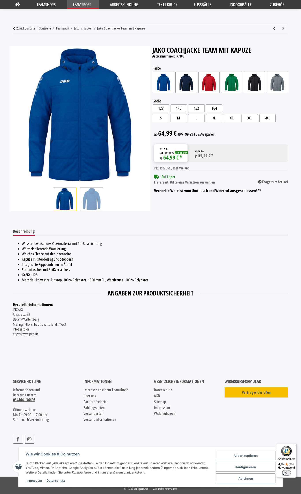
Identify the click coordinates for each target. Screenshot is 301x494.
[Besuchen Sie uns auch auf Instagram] (30, 439)
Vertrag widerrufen (256, 392)
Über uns (90, 395)
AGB (157, 395)
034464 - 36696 (24, 399)
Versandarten (93, 413)
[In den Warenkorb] (16, 43)
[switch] (286, 472)
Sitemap (160, 401)
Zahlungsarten (94, 407)
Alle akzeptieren (246, 455)
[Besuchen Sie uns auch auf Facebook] (18, 439)
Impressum (34, 480)
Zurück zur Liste (25, 28)
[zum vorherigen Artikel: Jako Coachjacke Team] (274, 28)
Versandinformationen (100, 419)
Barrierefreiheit (95, 401)
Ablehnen (245, 478)
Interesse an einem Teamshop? (106, 389)
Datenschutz (55, 480)
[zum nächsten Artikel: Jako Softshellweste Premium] (283, 28)
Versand (184, 168)
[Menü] (294, 446)
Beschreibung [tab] (24, 231)
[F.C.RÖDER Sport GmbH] (17, 4)
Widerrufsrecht (165, 413)
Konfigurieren (245, 467)
